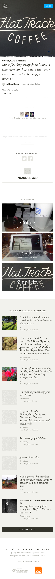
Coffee (5, 60)
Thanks (27, 142)
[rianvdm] (32, 114)
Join (48, 6)
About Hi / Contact (13, 549)
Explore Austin (27, 529)
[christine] (27, 114)
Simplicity (21, 60)
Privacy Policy (28, 549)
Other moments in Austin (27, 310)
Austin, (31, 83)
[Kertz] (22, 114)
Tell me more (27, 107)
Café (12, 60)
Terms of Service (42, 549)
